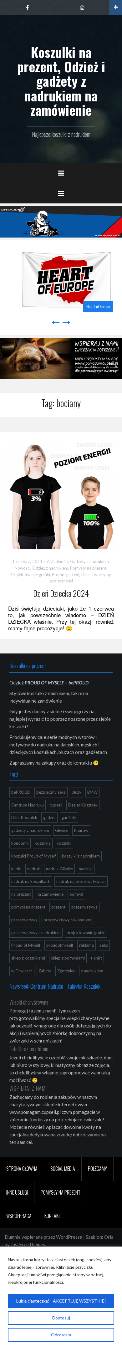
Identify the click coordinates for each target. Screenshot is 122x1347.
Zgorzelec (66, 970)
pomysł (76, 894)
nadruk (33, 868)
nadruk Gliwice (59, 868)
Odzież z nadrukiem (50, 568)
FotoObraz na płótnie (28, 1049)
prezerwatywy (24, 919)
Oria (109, 1237)
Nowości (22, 568)
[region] (61, 1297)
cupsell (56, 804)
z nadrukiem (92, 970)
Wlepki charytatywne (28, 1002)
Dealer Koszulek (83, 804)
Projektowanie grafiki (30, 574)
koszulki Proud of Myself (33, 855)
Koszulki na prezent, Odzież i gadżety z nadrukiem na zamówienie (61, 81)
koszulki (64, 843)
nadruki (86, 868)
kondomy (20, 843)
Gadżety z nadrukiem (89, 561)
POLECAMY (97, 1168)
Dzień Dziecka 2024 (61, 593)
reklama (86, 945)
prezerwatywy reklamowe (67, 919)
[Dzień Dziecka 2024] (61, 492)
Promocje (60, 574)
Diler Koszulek (24, 817)
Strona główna (22, 1168)
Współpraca (19, 1216)
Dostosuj (61, 1317)
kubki (16, 868)
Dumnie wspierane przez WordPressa (43, 1237)
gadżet (49, 817)
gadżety (69, 817)
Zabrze (44, 970)
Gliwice (61, 830)
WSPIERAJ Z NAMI (28, 1088)
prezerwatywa (84, 906)
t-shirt (96, 957)
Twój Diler (80, 574)
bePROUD (20, 792)
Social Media (62, 1168)
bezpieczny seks (51, 792)
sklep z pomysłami (68, 957)
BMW (92, 792)
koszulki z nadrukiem (81, 855)
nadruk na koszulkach (30, 881)
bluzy (76, 792)
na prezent (21, 894)
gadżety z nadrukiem (30, 830)
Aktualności (57, 561)
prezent (58, 906)
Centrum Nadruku (27, 804)
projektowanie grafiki (86, 932)
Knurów (81, 830)
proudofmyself (59, 945)
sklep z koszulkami (28, 957)
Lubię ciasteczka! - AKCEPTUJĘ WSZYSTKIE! (61, 1300)
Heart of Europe (93, 306)
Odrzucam (61, 1334)
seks (104, 945)
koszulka (43, 843)
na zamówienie (50, 894)
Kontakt (52, 1216)
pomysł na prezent (28, 906)
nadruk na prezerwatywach (81, 881)
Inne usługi (17, 1192)
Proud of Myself (25, 945)
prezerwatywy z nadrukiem (36, 932)
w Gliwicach (22, 970)
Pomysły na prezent (88, 568)
